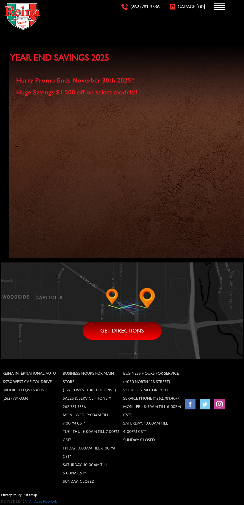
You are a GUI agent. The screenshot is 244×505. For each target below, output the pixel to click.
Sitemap (30, 495)
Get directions (122, 330)
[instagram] (219, 407)
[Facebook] (191, 407)
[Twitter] (205, 407)
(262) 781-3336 (15, 398)
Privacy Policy (11, 495)
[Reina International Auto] (22, 16)
